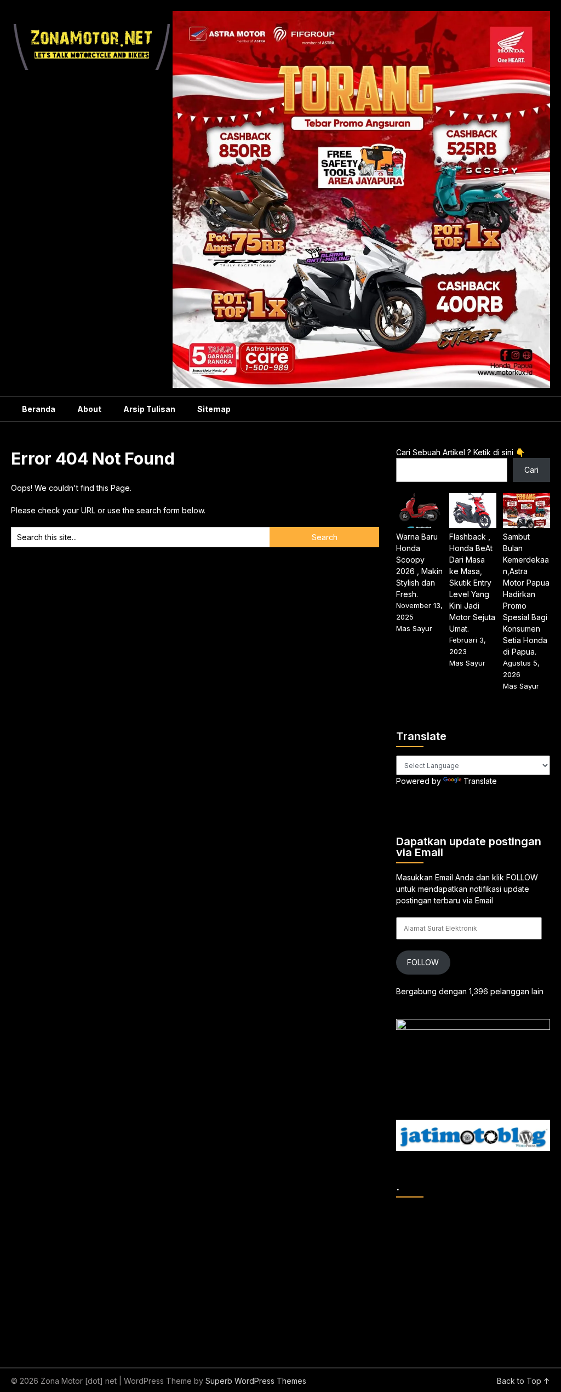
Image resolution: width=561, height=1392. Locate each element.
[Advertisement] (478, 1274)
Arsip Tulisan (149, 409)
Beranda (38, 409)
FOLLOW (423, 962)
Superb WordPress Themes (255, 1380)
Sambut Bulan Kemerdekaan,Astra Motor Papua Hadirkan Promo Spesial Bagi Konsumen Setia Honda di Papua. (526, 594)
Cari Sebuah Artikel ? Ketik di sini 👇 (460, 452)
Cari (531, 469)
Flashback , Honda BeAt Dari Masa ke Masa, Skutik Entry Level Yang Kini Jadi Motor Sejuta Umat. (472, 582)
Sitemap (214, 409)
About (89, 409)
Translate (480, 781)
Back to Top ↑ (523, 1380)
